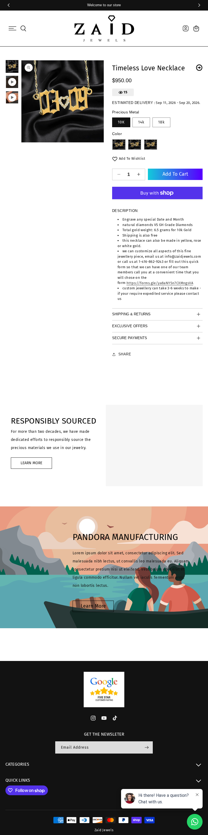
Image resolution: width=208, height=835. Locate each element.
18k (161, 122)
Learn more (93, 606)
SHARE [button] (124, 354)
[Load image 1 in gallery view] (12, 66)
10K (121, 122)
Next (199, 67)
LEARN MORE (31, 463)
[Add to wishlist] (115, 159)
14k (141, 122)
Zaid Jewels (104, 830)
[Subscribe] (146, 747)
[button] (12, 28)
